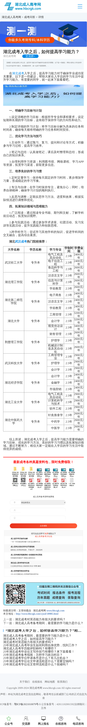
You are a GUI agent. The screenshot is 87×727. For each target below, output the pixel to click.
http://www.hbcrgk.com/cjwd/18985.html (37, 613)
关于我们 (25, 681)
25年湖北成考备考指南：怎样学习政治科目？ (33, 654)
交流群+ (30, 56)
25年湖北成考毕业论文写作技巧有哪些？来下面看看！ (38, 651)
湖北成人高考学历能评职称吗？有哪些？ (30, 648)
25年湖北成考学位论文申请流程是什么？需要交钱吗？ (38, 661)
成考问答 (29, 17)
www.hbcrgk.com (55, 610)
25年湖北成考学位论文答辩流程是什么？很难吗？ (36, 664)
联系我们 (62, 681)
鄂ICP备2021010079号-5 (27, 704)
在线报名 (37, 681)
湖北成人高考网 (11, 17)
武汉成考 (21, 241)
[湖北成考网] (23, 6)
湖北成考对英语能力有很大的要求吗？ (40, 619)
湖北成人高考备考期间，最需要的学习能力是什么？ (49, 623)
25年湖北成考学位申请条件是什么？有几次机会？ (36, 658)
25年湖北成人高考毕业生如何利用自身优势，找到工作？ (40, 645)
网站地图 (50, 681)
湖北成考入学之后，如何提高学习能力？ (30, 638)
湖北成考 (18, 73)
